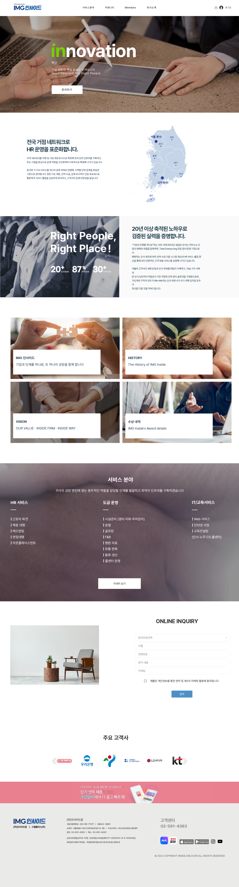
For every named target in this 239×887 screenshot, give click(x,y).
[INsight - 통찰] (97, 66)
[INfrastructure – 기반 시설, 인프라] (110, 66)
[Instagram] (213, 841)
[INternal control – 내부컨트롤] (125, 66)
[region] (111, 150)
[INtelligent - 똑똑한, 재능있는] (100, 66)
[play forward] (185, 760)
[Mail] (216, 7)
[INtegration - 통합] (112, 66)
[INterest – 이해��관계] (115, 66)
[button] (88, 7)
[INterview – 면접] (120, 66)
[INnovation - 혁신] (102, 66)
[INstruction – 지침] (117, 66)
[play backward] (54, 760)
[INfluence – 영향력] (105, 66)
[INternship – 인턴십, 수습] (122, 66)
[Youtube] (220, 841)
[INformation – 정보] (107, 66)
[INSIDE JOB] (127, 66)
